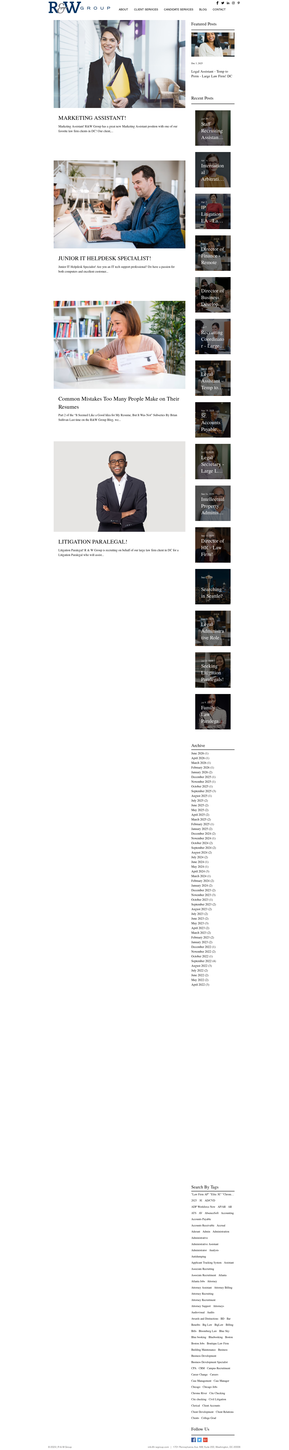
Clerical (195, 1405)
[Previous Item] (197, 44)
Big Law (207, 1324)
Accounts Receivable (202, 1225)
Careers (214, 1374)
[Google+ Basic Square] (205, 1440)
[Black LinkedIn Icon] (228, 3)
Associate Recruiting (202, 1269)
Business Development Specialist (209, 1362)
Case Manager (221, 1381)
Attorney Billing (223, 1287)
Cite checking (198, 1399)
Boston (229, 1337)
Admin (206, 1231)
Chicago (195, 1387)
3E (200, 1200)
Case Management (201, 1381)
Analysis (214, 1250)
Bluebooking (216, 1337)
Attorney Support (201, 1306)
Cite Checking (217, 1393)
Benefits (195, 1324)
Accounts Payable (201, 1219)
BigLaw (218, 1324)
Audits (210, 1312)
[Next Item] (228, 44)
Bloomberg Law (208, 1331)
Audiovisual (198, 1312)
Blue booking (198, 1337)
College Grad (208, 1418)
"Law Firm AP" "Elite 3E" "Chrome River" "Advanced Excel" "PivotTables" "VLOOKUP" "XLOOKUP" (213, 1194)
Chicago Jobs (210, 1387)
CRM (202, 1368)
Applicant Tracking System (206, 1262)
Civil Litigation (217, 1399)
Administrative (199, 1238)
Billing (229, 1324)
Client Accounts (211, 1405)
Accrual (221, 1225)
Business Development (203, 1356)
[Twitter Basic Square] (199, 1440)
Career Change (199, 1374)
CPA (193, 1368)
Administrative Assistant (204, 1244)
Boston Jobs (197, 1343)
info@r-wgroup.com (158, 1447)
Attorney (212, 1281)
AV (200, 1213)
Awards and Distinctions (204, 1318)
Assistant (229, 1262)
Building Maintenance (203, 1349)
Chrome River (199, 1393)
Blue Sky (224, 1331)
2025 (194, 1200)
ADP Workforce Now (203, 1206)
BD (222, 1318)
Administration (221, 1231)
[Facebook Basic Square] (193, 1440)
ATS (193, 1213)
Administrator (199, 1250)
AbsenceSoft (212, 1213)
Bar (229, 1318)
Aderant (195, 1231)
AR (230, 1206)
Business (222, 1349)
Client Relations (225, 1412)
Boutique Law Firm (218, 1343)
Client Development (202, 1412)
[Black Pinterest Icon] (238, 3)
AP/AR (222, 1206)
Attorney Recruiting (202, 1293)
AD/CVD (210, 1200)
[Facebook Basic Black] (217, 3)
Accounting (227, 1213)
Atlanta (222, 1275)
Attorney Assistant (201, 1287)
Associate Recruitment (203, 1275)
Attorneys (218, 1306)
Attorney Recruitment (203, 1300)
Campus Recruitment (218, 1368)
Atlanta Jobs (198, 1281)
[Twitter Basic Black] (223, 3)
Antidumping (198, 1256)
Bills (193, 1331)
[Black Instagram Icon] (233, 3)
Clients (195, 1418)
